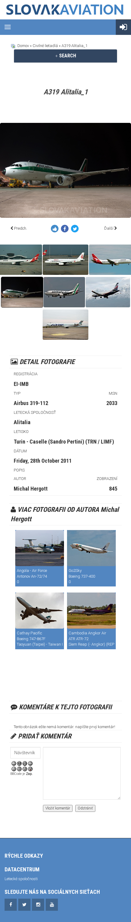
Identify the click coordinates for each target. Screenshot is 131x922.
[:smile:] (14, 763)
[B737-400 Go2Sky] (91, 548)
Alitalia (22, 422)
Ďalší (108, 228)
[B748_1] (39, 611)
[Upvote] (56, 230)
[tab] (65, 55)
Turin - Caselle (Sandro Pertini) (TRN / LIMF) (64, 441)
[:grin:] (25, 763)
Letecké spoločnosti (21, 878)
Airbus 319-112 (31, 403)
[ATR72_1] (91, 611)
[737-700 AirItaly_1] (64, 292)
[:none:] (14, 768)
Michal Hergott (31, 488)
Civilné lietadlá (45, 45)
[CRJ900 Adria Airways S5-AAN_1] (65, 324)
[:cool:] (19, 763)
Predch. (20, 228)
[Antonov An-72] (39, 548)
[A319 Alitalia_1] (22, 292)
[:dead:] (30, 768)
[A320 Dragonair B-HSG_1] (65, 259)
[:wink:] (30, 763)
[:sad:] (25, 768)
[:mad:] (19, 768)
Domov (23, 45)
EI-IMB (21, 384)
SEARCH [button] (67, 56)
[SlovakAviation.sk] (65, 9)
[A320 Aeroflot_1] (107, 292)
